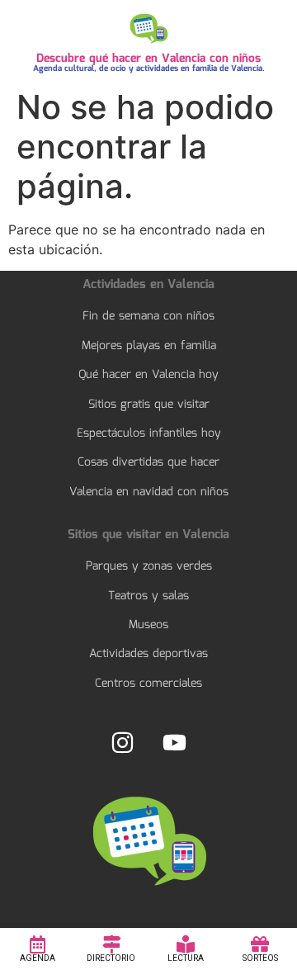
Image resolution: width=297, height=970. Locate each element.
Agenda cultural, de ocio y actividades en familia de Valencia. (149, 68)
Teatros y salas (148, 596)
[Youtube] (174, 742)
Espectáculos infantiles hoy (149, 433)
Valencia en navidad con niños (149, 492)
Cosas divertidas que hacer (148, 462)
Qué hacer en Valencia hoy (148, 375)
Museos (148, 625)
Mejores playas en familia (149, 346)
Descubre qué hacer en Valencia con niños (148, 59)
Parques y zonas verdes (149, 566)
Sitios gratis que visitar (149, 404)
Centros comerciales (148, 683)
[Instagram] (122, 742)
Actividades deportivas (148, 654)
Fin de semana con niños (148, 316)
